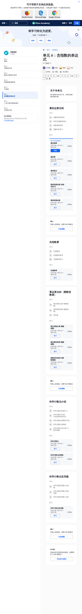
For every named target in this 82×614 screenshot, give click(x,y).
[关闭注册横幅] (78, 30)
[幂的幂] (47, 76)
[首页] (43, 50)
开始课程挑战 (9, 120)
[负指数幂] (61, 76)
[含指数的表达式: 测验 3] (47, 79)
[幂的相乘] (44, 76)
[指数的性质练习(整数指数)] (69, 76)
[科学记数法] (75, 76)
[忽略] (78, 1)
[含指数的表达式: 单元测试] (49, 79)
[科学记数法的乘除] (77, 76)
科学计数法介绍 (57, 402)
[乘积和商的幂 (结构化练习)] (52, 76)
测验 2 (52, 381)
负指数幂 (54, 242)
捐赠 (63, 23)
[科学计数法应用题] (44, 79)
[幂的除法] (49, 76)
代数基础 (55, 50)
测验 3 (52, 529)
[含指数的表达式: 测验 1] (58, 76)
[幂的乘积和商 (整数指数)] (66, 76)
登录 (70, 23)
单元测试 (52, 549)
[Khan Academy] (41, 23)
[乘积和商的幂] (55, 76)
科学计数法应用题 (59, 477)
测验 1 (52, 221)
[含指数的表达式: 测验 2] (72, 76)
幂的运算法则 (56, 108)
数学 (48, 50)
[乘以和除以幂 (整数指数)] (63, 76)
